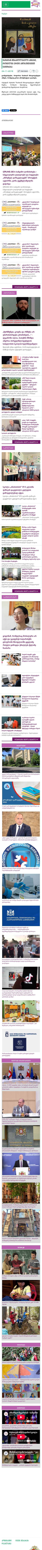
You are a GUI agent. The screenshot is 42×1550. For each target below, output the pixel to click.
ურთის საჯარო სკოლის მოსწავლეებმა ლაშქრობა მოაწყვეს (20, 1362)
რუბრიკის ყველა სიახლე (26, 287)
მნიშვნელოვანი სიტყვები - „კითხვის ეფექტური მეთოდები (20, 1465)
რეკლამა (6, 1543)
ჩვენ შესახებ (22, 1540)
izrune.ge (21, 1247)
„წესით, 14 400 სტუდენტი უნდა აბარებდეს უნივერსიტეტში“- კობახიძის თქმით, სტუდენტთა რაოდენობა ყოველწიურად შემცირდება (20, 1087)
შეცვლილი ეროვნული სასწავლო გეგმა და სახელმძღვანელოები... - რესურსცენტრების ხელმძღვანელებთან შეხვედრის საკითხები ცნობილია (18, 929)
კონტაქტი (7, 1540)
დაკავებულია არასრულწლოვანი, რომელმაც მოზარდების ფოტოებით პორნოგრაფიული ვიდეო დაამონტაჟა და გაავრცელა (20, 961)
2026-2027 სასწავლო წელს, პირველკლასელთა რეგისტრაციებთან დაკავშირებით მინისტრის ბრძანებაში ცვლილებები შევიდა (19, 1121)
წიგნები (4, 14)
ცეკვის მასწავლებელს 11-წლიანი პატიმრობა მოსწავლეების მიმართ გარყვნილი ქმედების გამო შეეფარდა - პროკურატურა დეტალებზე (21, 776)
